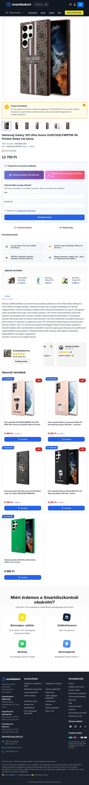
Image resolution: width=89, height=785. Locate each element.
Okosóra (48, 704)
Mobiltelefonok (29, 708)
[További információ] (84, 105)
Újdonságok (32, 13)
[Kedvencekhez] (39, 415)
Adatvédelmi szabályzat (77, 693)
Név (5, 192)
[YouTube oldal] (85, 726)
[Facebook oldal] (70, 726)
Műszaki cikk (28, 704)
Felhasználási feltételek (77, 696)
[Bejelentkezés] (74, 4)
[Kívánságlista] (70, 4)
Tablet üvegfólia (30, 696)
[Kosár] (80, 4)
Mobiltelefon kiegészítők (33, 689)
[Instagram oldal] (75, 726)
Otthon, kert (49, 711)
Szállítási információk (76, 687)
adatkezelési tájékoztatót (26, 211)
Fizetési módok (74, 690)
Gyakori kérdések (75, 706)
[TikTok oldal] (80, 726)
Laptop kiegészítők (31, 692)
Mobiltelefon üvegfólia (53, 683)
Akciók (43, 13)
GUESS (31, 146)
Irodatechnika (50, 701)
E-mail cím (8, 201)
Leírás (7, 296)
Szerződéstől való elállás (78, 713)
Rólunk (71, 683)
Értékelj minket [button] (21, 361)
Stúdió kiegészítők (52, 708)
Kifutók (51, 13)
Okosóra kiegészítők (52, 689)
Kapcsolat (72, 700)
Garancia (72, 709)
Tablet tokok (49, 692)
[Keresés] (46, 4)
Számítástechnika (30, 701)
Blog (59, 13)
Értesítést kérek (44, 217)
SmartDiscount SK (75, 716)
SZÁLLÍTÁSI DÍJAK (74, 13)
